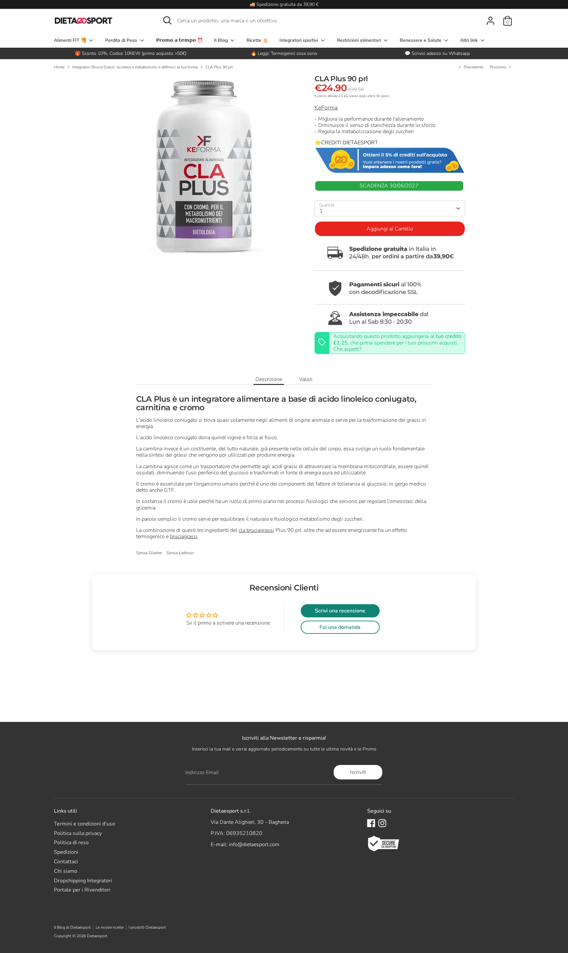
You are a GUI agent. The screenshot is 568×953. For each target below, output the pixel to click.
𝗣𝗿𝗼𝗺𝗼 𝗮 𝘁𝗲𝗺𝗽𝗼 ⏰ (179, 40)
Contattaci (66, 861)
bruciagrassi (184, 536)
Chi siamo (65, 871)
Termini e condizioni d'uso (84, 823)
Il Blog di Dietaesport (72, 927)
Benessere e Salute (421, 40)
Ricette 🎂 (257, 40)
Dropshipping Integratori (83, 880)
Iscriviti (358, 772)
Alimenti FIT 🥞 (71, 40)
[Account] (490, 20)
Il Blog (221, 40)
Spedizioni (66, 852)
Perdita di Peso (121, 40)
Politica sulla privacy (78, 833)
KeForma (326, 107)
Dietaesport (97, 936)
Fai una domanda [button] (340, 627)
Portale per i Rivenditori (82, 889)
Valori (306, 379)
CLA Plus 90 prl (219, 67)
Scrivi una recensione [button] (340, 610)
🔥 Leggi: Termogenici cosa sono (284, 53)
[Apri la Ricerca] (167, 20)
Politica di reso (71, 842)
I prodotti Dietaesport (147, 927)
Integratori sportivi (299, 40)
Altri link (469, 40)
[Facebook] (371, 823)
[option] (284, 53)
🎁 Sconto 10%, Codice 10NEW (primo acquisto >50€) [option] (130, 53)
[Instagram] (382, 823)
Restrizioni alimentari (359, 40)
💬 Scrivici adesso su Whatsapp (437, 53)
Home (59, 67)
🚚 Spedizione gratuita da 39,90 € (284, 4)
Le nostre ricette (110, 927)
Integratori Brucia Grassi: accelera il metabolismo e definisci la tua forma (135, 67)
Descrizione (268, 379)
